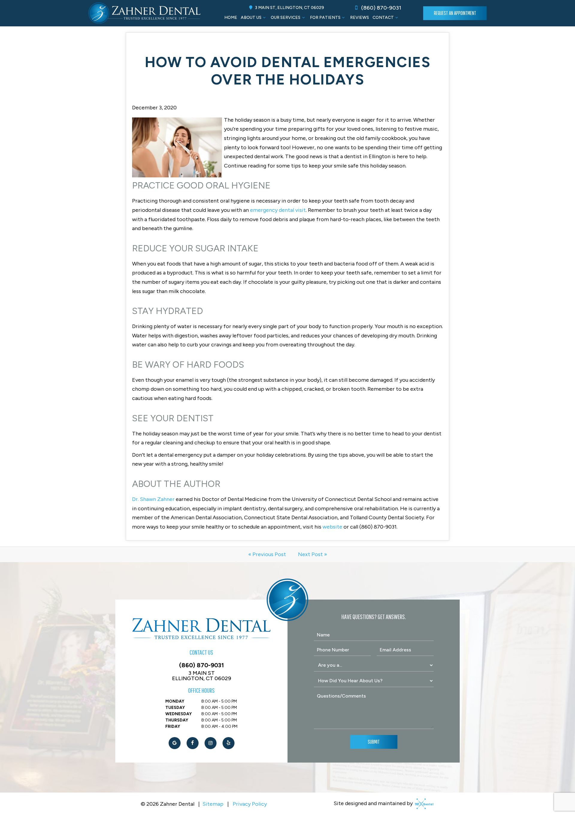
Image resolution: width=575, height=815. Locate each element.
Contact (383, 17)
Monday (174, 701)
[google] (175, 743)
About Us (251, 17)
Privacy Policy (250, 804)
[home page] (144, 13)
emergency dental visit (278, 210)
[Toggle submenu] (264, 17)
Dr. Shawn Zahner (153, 499)
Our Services (285, 17)
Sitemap (212, 804)
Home (230, 17)
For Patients (325, 17)
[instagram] (211, 743)
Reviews (359, 17)
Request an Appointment (455, 13)
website (332, 526)
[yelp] (228, 743)
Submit (374, 742)
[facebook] (193, 743)
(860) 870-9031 (380, 7)
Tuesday (175, 707)
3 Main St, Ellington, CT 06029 (289, 7)
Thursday (176, 720)
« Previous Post (267, 554)
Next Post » (312, 554)
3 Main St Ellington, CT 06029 (201, 675)
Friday (172, 726)
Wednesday (178, 713)
